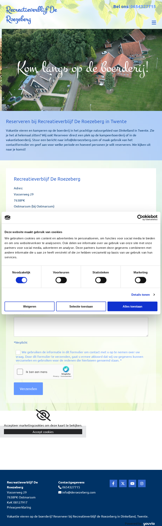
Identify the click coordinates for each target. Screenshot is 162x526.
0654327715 (143, 6)
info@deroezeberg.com (79, 492)
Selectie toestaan (81, 306)
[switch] (61, 280)
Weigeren (29, 306)
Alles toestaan (132, 306)
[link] (43, 415)
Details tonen (140, 294)
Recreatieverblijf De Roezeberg (31, 14)
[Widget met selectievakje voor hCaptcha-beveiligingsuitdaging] (43, 371)
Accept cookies (43, 432)
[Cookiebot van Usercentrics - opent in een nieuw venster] (140, 218)
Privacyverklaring (19, 507)
